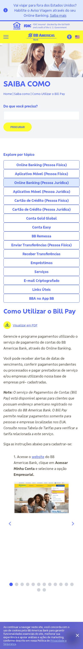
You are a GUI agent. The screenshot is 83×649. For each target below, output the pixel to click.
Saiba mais (58, 15)
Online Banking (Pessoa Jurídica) (41, 182)
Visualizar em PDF (25, 325)
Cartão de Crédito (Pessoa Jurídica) (41, 209)
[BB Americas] (41, 36)
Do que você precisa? (20, 106)
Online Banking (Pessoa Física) (41, 164)
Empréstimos (42, 262)
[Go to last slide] (10, 523)
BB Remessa (41, 236)
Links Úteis (41, 289)
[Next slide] (72, 523)
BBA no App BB (41, 298)
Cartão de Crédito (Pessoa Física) (41, 200)
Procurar (17, 126)
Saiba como (22, 94)
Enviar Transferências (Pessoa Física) (41, 244)
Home (7, 94)
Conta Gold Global (41, 218)
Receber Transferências (41, 253)
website (38, 456)
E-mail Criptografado (41, 280)
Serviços (41, 271)
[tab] (11, 584)
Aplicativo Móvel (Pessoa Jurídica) (41, 191)
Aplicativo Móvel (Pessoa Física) (41, 173)
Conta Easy (41, 227)
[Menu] (6, 37)
